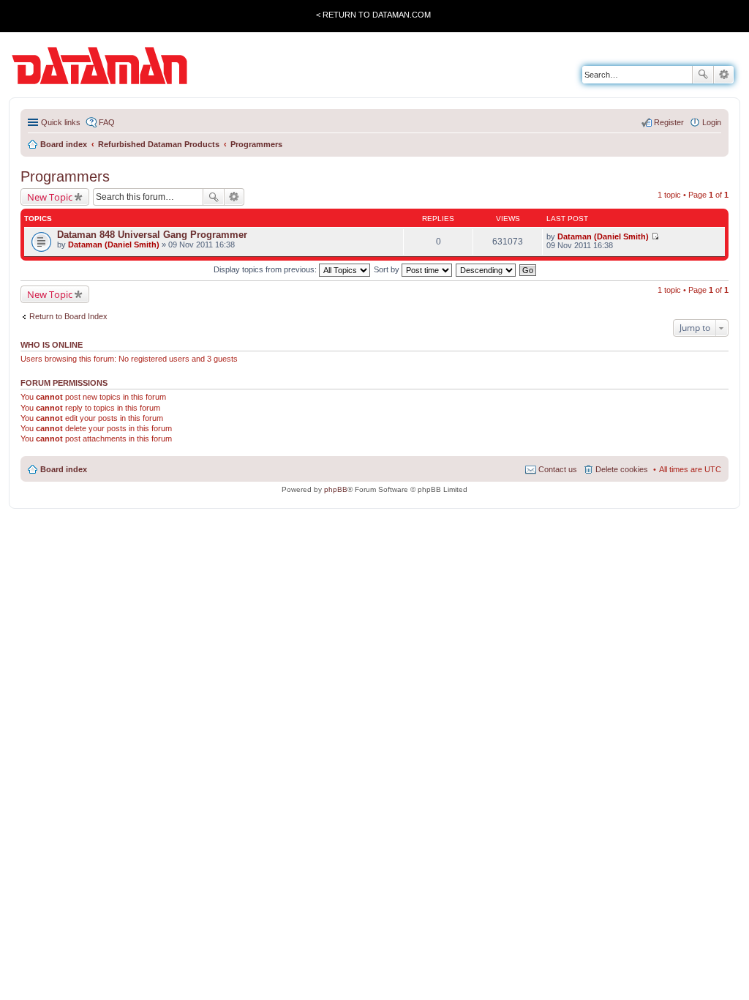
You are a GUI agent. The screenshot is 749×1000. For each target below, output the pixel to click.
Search (703, 74)
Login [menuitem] (711, 122)
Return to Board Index (68, 316)
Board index (63, 469)
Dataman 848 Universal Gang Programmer (152, 234)
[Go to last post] (655, 236)
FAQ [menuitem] (107, 122)
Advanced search (724, 74)
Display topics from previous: (266, 269)
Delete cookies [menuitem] (621, 469)
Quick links (60, 122)
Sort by (388, 269)
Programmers (65, 176)
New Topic (49, 197)
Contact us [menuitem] (557, 469)
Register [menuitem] (669, 122)
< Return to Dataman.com (373, 14)
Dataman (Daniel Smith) (113, 244)
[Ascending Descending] (486, 269)
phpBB (335, 489)
